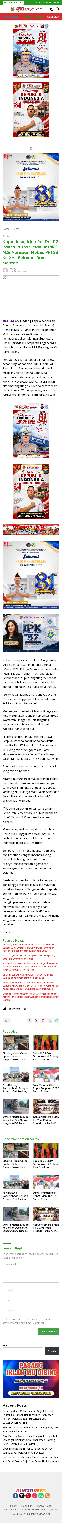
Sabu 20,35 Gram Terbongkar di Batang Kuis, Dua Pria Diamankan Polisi (29, 957)
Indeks (14, 1505)
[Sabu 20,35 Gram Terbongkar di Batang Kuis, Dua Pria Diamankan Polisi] (46, 1042)
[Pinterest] (28, 1496)
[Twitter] (22, 1496)
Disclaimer (10, 1509)
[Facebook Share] (29, 1020)
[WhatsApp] (41, 1496)
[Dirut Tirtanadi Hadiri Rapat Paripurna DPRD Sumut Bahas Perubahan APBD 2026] (46, 1074)
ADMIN (13, 269)
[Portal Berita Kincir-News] (25, 9)
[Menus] (5, 9)
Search (6, 1345)
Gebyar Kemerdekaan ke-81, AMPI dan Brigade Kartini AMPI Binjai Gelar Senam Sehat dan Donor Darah (31, 996)
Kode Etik (26, 1505)
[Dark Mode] (52, 9)
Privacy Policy (44, 1505)
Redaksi (53, 1509)
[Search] (57, 9)
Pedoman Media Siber (32, 1509)
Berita (6, 236)
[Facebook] (15, 1496)
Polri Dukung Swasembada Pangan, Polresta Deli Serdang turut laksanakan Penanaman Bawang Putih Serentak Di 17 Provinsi (31, 966)
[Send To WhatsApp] (56, 1020)
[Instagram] (34, 1496)
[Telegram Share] (50, 1020)
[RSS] (47, 1496)
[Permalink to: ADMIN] (5, 270)
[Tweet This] (36, 1020)
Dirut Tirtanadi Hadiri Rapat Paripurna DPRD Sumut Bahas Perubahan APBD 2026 (28, 976)
